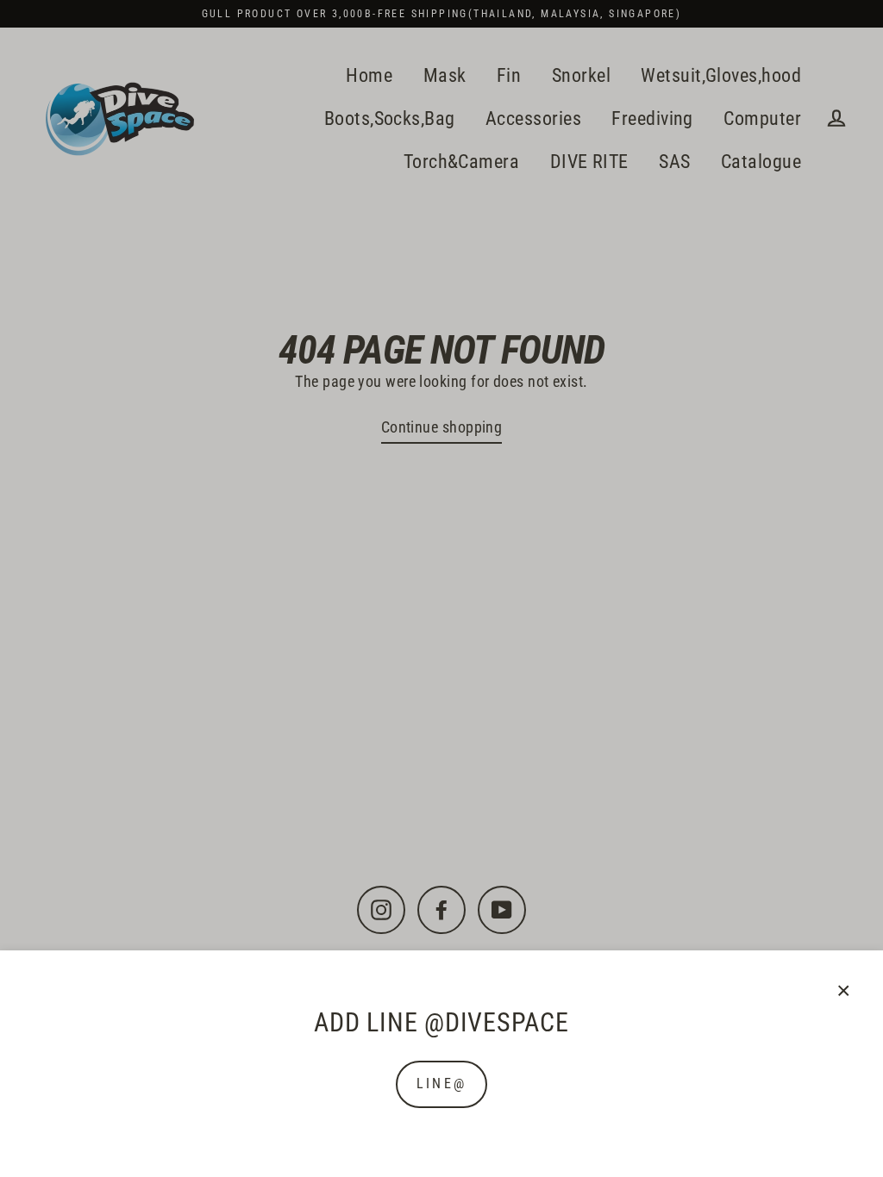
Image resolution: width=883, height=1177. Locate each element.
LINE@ (441, 1083)
